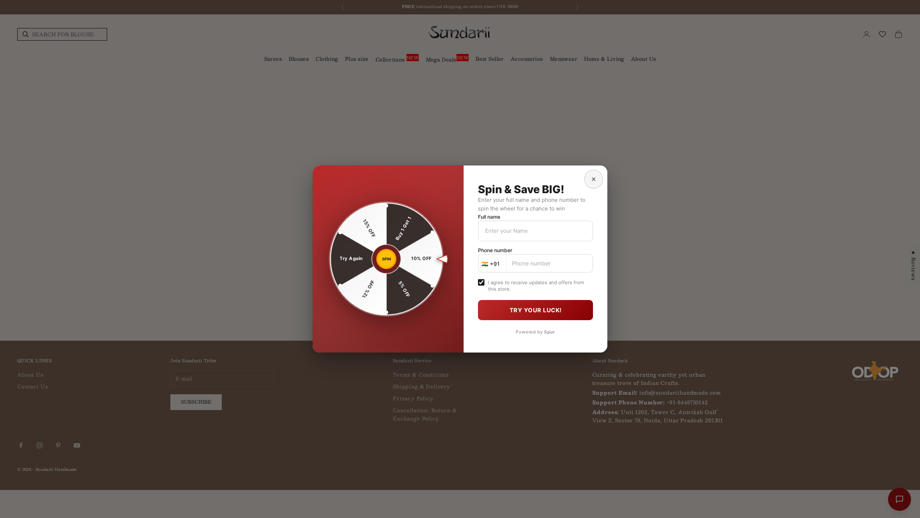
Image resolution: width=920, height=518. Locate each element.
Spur (549, 332)
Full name (489, 217)
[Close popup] (594, 179)
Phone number (495, 250)
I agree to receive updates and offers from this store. (536, 286)
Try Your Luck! (536, 310)
